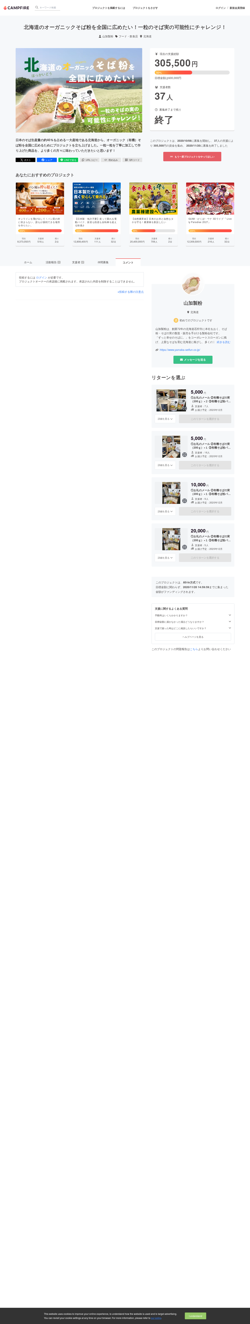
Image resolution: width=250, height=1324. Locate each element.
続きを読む (223, 342)
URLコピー (92, 159)
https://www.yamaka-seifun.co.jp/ (180, 350)
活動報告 (53, 262)
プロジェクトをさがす (145, 8)
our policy (156, 1318)
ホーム (28, 262)
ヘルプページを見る (193, 636)
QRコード (134, 159)
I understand (195, 1316)
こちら (194, 649)
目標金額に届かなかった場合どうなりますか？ (179, 621)
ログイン (221, 8)
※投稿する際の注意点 (131, 292)
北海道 (147, 36)
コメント (128, 262)
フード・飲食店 (128, 36)
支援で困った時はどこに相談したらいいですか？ (180, 628)
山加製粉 (107, 36)
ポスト (27, 159)
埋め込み (113, 159)
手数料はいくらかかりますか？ (171, 615)
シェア (48, 159)
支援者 (78, 262)
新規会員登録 (237, 8)
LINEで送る (70, 159)
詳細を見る (164, 418)
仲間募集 (103, 262)
